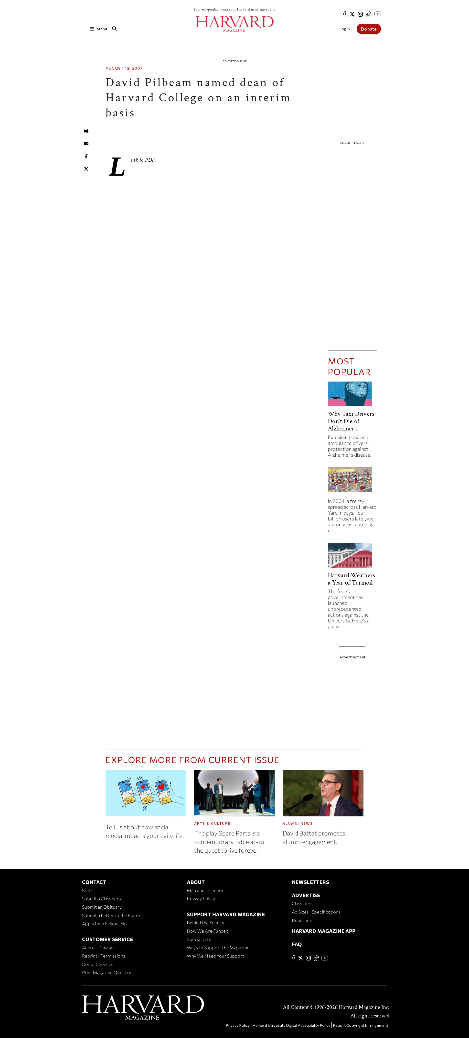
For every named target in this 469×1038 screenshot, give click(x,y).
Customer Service (107, 939)
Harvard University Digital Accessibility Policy (291, 1025)
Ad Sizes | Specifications (316, 911)
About (196, 882)
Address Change (98, 947)
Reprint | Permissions (103, 956)
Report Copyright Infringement (360, 1025)
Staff (87, 890)
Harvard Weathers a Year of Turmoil (351, 579)
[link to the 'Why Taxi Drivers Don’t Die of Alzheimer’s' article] (352, 396)
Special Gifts (199, 939)
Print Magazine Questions (108, 972)
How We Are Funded (207, 931)
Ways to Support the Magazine (218, 947)
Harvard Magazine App (324, 931)
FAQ (297, 944)
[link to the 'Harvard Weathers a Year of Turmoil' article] (352, 557)
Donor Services (97, 964)
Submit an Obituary (102, 907)
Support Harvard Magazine (226, 914)
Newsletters (310, 882)
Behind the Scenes (205, 922)
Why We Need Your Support (215, 956)
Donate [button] (369, 29)
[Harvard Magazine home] (234, 24)
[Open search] (114, 28)
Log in (344, 28)
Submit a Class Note (102, 898)
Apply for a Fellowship (104, 923)
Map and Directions (206, 890)
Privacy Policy (201, 898)
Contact (94, 882)
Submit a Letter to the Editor (111, 915)
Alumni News (298, 823)
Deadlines (302, 920)
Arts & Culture (212, 823)
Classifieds (302, 903)
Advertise (306, 895)
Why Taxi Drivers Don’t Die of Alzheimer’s (351, 421)
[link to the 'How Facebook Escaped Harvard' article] (352, 481)
